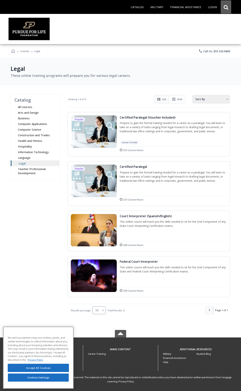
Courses (24, 51)
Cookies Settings (38, 377)
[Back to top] (120, 351)
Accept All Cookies (38, 368)
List (164, 99)
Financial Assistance (174, 358)
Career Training (97, 353)
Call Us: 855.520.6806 (214, 51)
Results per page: (81, 310)
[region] (38, 358)
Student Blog (203, 353)
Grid (179, 99)
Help (165, 362)
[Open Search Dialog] (226, 7)
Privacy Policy (126, 381)
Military (167, 353)
